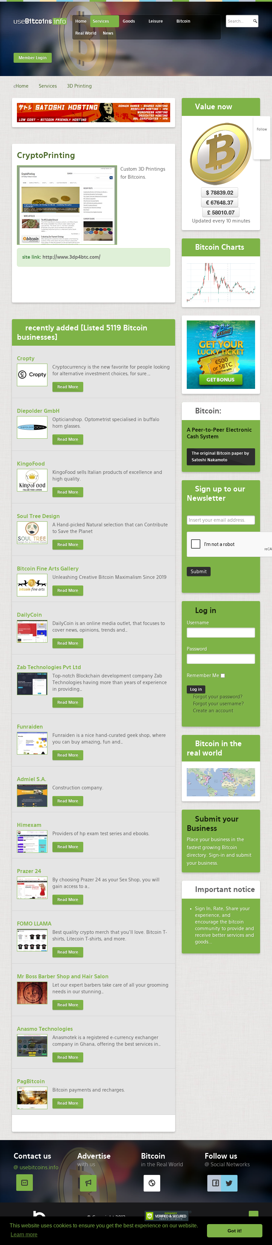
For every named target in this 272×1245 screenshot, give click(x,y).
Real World (86, 33)
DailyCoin (29, 615)
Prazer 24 (29, 871)
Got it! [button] (235, 1230)
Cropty (25, 358)
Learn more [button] (24, 1234)
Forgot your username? (218, 703)
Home (81, 21)
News (108, 33)
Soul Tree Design (38, 516)
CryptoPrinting (46, 155)
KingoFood (31, 464)
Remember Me (203, 675)
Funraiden (30, 727)
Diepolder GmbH (38, 411)
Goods (129, 21)
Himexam (29, 825)
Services (101, 21)
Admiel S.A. (31, 779)
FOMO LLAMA (34, 924)
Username (198, 622)
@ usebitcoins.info (36, 1167)
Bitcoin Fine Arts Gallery (48, 569)
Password (197, 649)
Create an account (212, 710)
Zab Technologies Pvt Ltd (49, 667)
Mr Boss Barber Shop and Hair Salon (62, 976)
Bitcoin (183, 21)
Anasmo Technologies (45, 1029)
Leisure (156, 21)
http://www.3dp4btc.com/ (71, 257)
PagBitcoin (31, 1081)
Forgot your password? (217, 696)
